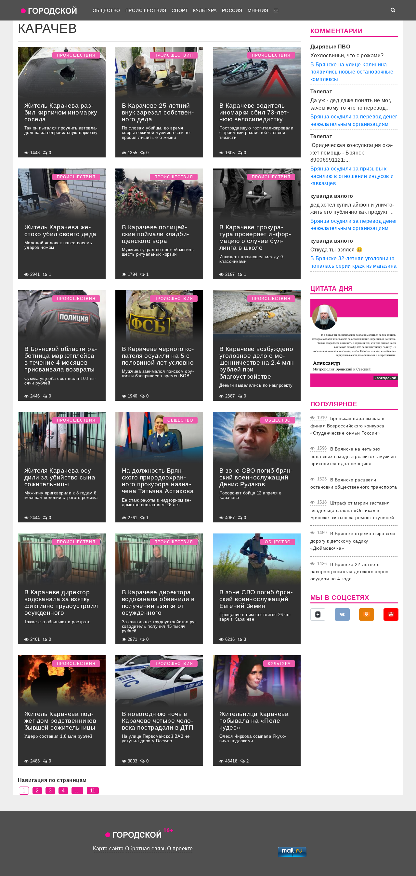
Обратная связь (145, 848)
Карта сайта (108, 848)
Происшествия (145, 10)
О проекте (180, 848)
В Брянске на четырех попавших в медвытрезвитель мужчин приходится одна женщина (353, 456)
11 (93, 790)
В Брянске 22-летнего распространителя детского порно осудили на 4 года (349, 572)
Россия (232, 10)
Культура (205, 10)
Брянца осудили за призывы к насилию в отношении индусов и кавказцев (352, 176)
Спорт (180, 10)
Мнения (258, 10)
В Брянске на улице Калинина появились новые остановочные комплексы (351, 72)
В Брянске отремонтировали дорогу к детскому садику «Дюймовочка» (352, 541)
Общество (106, 10)
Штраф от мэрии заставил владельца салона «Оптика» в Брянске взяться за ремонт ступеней (352, 510)
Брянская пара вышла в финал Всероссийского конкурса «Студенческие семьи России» (347, 426)
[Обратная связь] (276, 10)
